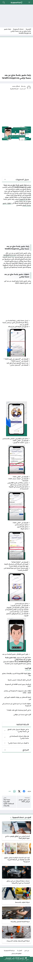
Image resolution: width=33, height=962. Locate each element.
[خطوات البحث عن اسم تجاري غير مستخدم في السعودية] (16, 705)
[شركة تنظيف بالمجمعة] (16, 896)
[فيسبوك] (24, 791)
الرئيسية (28, 29)
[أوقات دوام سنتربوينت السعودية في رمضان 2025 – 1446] (16, 692)
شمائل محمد (16, 86)
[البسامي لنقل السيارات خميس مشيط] (16, 680)
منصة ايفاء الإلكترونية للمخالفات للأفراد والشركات (8, 802)
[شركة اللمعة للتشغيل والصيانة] (16, 915)
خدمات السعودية (18, 29)
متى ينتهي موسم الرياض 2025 (24, 800)
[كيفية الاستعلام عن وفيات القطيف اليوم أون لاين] (16, 698)
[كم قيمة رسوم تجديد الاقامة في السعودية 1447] (16, 685)
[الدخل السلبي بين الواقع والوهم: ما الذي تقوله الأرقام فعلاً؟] (16, 831)
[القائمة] (29, 2)
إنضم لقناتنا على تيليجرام (15, 958)
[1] (5, 267)
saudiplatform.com (9, 255)
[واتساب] (14, 791)
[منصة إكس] (19, 791)
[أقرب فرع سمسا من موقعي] (16, 714)
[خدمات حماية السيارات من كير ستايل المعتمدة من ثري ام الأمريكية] (16, 875)
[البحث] (3, 2)
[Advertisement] (16, 55)
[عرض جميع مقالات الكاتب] (29, 87)
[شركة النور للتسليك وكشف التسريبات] (16, 934)
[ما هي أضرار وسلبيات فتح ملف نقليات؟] (16, 710)
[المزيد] (9, 791)
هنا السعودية (23, 199)
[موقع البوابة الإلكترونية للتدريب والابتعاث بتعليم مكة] (16, 674)
